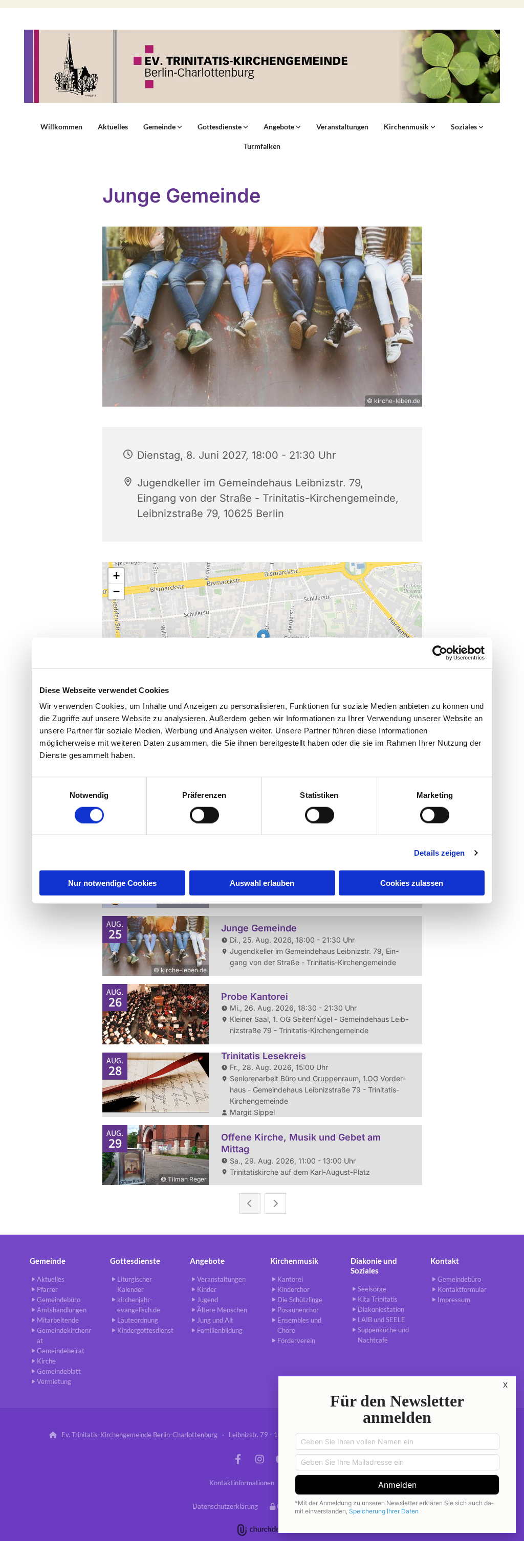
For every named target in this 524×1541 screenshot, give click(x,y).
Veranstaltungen (342, 126)
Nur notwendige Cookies (112, 883)
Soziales (464, 126)
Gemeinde (160, 126)
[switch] (204, 815)
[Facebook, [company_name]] (238, 1458)
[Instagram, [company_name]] (259, 1458)
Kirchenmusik (407, 126)
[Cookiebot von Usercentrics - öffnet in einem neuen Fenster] (440, 652)
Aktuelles (113, 126)
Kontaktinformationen (241, 1483)
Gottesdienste (220, 126)
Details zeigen (439, 852)
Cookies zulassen (411, 883)
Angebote (280, 126)
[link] (163, 127)
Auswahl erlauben (262, 883)
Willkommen (61, 126)
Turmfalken (262, 146)
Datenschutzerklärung (225, 1506)
